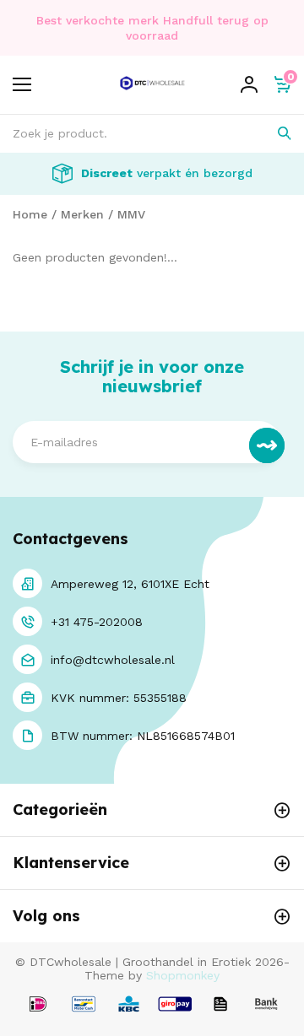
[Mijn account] (249, 84)
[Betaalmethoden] (38, 1005)
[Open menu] (22, 84)
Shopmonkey (183, 975)
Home (30, 214)
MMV (131, 214)
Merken (82, 214)
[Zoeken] (272, 134)
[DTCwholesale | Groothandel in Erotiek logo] (152, 93)
